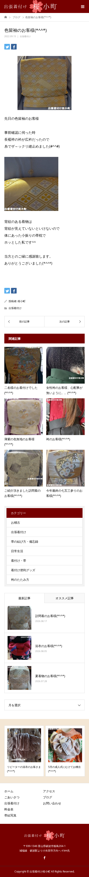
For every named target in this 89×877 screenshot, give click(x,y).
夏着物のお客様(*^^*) (50, 676)
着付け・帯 (18, 560)
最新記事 (24, 598)
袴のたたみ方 (20, 579)
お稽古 (15, 522)
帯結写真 (10, 815)
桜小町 (21, 301)
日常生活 (17, 551)
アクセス (49, 791)
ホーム (8, 791)
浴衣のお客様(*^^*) (48, 646)
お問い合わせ (52, 803)
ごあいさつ (11, 797)
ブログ (47, 797)
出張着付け (25, 36)
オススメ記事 (65, 598)
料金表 (8, 809)
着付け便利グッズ (23, 570)
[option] (24, 751)
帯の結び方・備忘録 (24, 541)
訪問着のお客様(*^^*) (50, 616)
